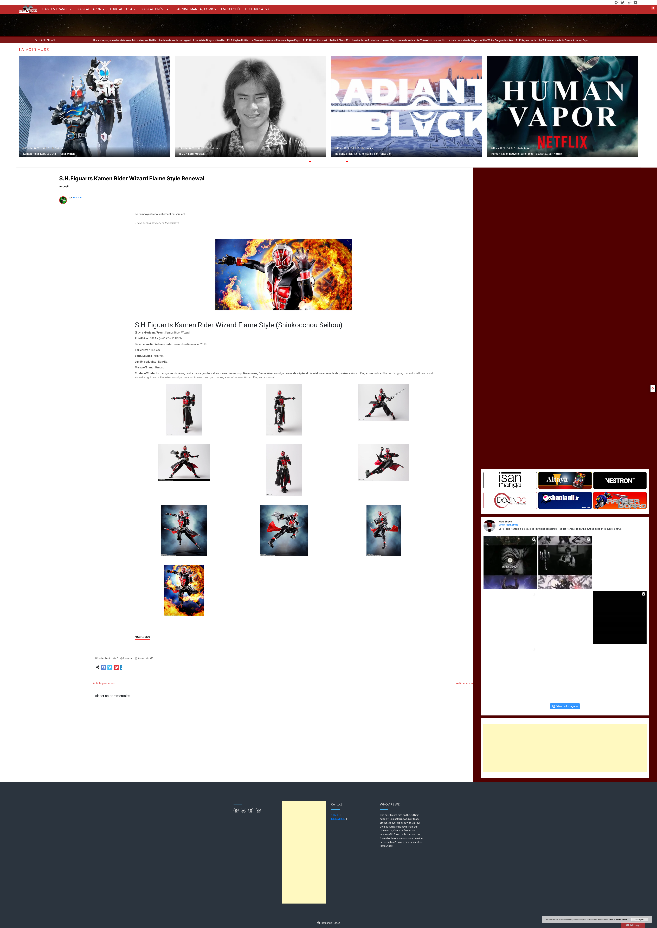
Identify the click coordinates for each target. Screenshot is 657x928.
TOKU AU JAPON (88, 9)
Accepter (639, 919)
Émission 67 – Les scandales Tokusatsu (376, 154)
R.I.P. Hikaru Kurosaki (247, 40)
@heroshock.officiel (508, 524)
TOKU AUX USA (121, 9)
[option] (169, 40)
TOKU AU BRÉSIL (152, 9)
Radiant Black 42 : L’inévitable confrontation (286, 40)
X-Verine (77, 197)
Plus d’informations (618, 919)
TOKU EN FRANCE (54, 9)
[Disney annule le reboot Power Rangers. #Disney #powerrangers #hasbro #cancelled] (620, 672)
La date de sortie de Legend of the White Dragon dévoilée (124, 40)
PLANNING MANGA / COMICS (194, 9)
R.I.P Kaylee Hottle (169, 40)
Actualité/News (142, 637)
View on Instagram (567, 706)
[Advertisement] (565, 748)
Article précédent (104, 683)
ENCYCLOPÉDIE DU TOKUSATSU (245, 9)
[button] (184, 410)
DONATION (338, 818)
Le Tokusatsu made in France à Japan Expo (207, 40)
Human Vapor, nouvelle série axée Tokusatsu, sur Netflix (345, 40)
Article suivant (465, 683)
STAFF (335, 814)
